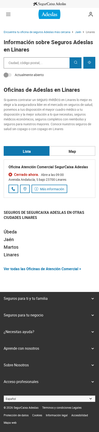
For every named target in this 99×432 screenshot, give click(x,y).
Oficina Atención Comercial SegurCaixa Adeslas (48, 166)
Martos (11, 247)
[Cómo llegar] (25, 189)
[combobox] (37, 62)
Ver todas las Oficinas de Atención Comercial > (42, 268)
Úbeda (10, 232)
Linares (11, 254)
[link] (49, 4)
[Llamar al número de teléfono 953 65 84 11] (13, 189)
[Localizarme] (89, 63)
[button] (8, 14)
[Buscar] (76, 62)
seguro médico (49, 99)
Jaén (9, 239)
